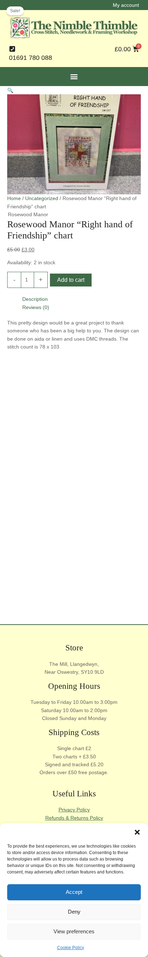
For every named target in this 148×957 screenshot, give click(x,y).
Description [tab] (35, 299)
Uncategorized (41, 198)
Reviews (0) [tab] (35, 307)
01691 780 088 (30, 57)
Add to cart (70, 280)
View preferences (74, 931)
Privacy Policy (74, 809)
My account (126, 5)
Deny (74, 912)
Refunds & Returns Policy (74, 818)
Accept (74, 892)
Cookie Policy (70, 947)
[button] (137, 832)
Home (14, 198)
